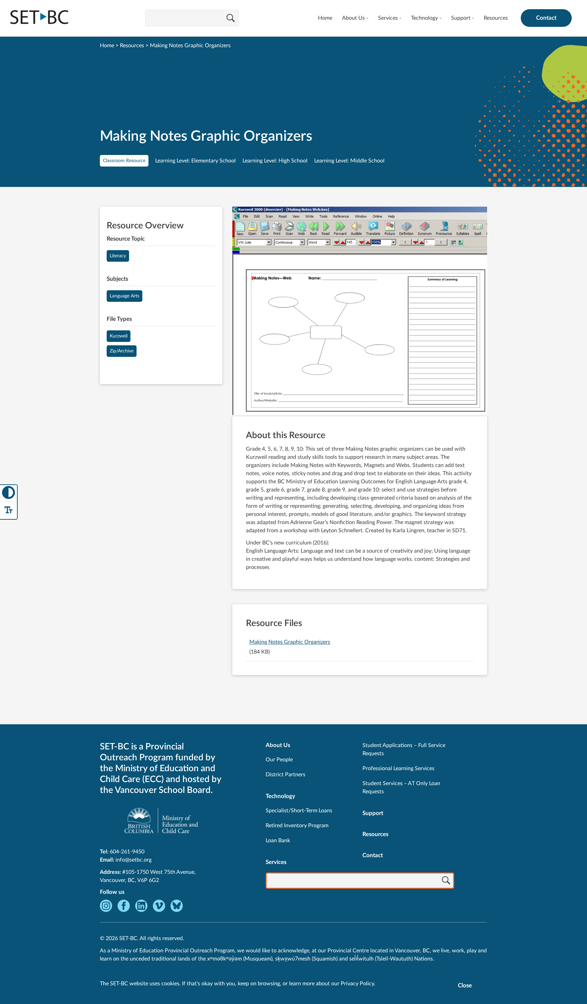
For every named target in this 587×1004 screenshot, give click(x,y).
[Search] (231, 19)
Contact (546, 18)
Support (460, 18)
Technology (424, 18)
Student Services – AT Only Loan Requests (401, 787)
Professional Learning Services (398, 768)
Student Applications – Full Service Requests (403, 749)
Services (388, 18)
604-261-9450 (127, 851)
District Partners (285, 774)
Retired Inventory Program (297, 825)
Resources (496, 18)
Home (325, 18)
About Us (353, 18)
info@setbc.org (133, 860)
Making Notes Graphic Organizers (289, 642)
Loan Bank (278, 840)
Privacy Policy (357, 983)
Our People (279, 759)
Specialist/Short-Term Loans (299, 810)
